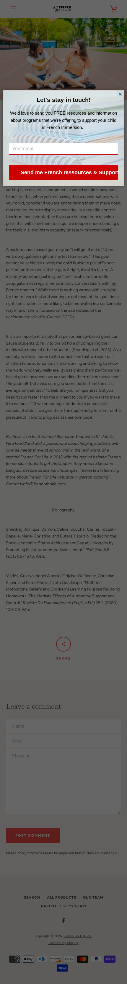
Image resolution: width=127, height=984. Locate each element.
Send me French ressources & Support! (69, 172)
